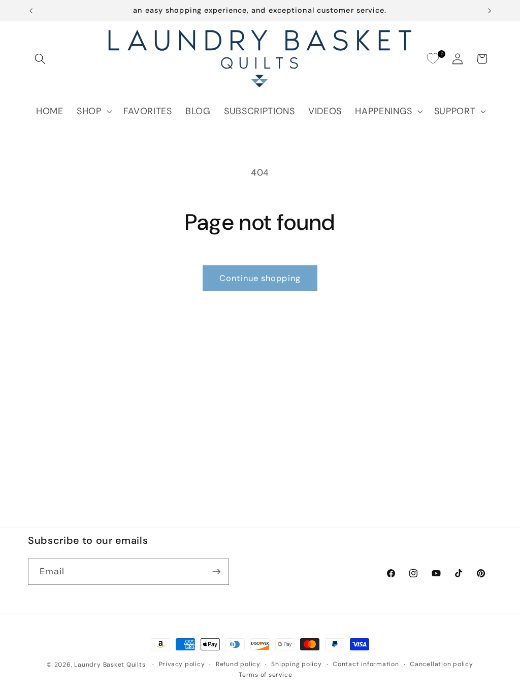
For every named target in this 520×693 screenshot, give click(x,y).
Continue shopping (260, 278)
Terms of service (265, 675)
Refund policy (238, 664)
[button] (40, 59)
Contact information (366, 664)
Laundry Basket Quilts (109, 665)
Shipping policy (296, 664)
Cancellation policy (441, 664)
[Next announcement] (489, 10)
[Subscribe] (216, 572)
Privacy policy (182, 664)
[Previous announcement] (31, 10)
